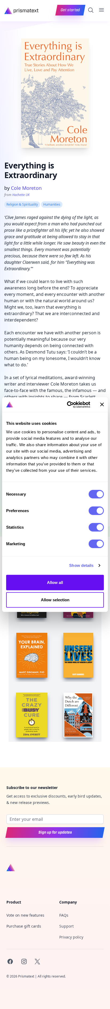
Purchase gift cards (23, 926)
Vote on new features (25, 915)
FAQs (63, 915)
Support (66, 926)
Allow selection (55, 600)
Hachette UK (21, 195)
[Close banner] (102, 404)
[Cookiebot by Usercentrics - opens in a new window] (68, 404)
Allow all (55, 582)
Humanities (51, 204)
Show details (81, 565)
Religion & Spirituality (22, 204)
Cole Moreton (26, 188)
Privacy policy (71, 937)
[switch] (96, 510)
